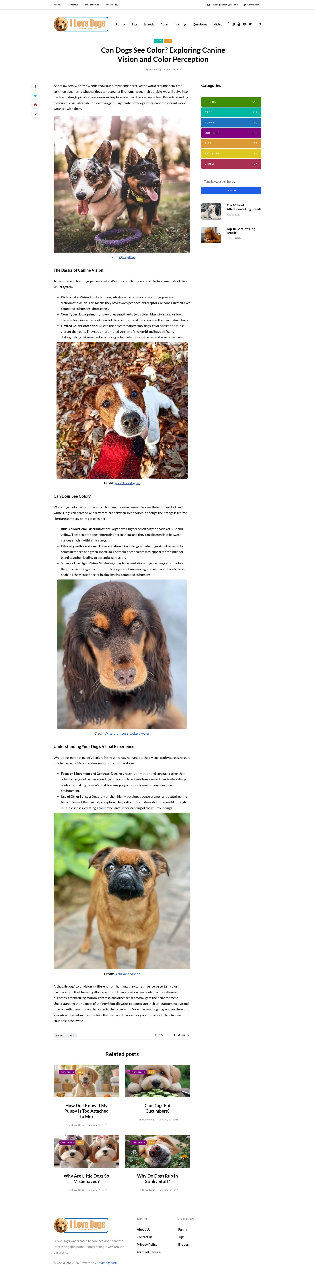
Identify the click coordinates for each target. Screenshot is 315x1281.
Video (218, 24)
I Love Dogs (155, 69)
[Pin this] (35, 104)
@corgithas (127, 257)
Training (180, 24)
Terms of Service (91, 4)
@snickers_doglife (127, 483)
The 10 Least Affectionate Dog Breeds (244, 207)
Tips (134, 24)
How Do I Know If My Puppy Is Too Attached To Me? (86, 1111)
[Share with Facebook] (35, 86)
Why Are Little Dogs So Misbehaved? (86, 1178)
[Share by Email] (35, 113)
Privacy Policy (111, 4)
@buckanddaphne (127, 974)
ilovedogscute (107, 1263)
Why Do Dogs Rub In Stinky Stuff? (157, 1178)
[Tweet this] (35, 95)
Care (164, 24)
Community (253, 4)
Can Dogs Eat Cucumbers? (158, 1108)
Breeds (149, 24)
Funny (120, 24)
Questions (199, 24)
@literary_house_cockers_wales (127, 733)
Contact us (73, 4)
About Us (58, 4)
